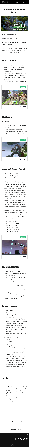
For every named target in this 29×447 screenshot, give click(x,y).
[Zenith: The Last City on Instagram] (21, 439)
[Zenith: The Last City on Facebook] (16, 439)
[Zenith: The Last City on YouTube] (27, 439)
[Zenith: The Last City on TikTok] (24, 439)
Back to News (16, 430)
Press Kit (19, 445)
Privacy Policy (14, 445)
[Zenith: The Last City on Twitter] (18, 439)
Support (18, 2)
